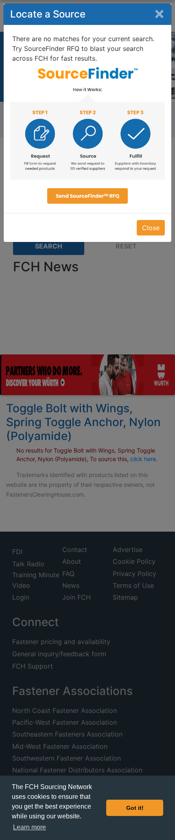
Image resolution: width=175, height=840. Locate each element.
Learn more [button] (29, 827)
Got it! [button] (135, 808)
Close (151, 228)
